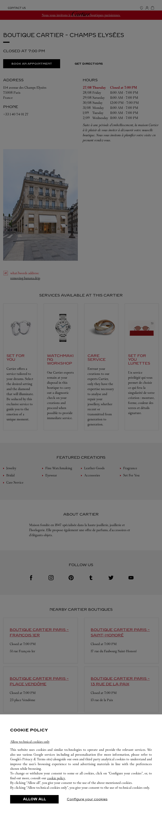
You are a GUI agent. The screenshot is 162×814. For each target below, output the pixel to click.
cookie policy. (56, 778)
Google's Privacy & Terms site (30, 759)
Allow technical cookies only (30, 742)
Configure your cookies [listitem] (87, 799)
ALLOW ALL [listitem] (34, 799)
